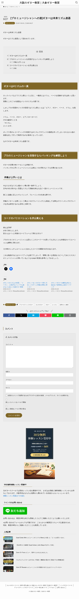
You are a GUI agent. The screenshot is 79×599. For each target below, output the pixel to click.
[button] (9, 315)
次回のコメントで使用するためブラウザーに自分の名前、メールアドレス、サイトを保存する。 (39, 395)
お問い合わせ (61, 587)
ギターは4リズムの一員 (18, 55)
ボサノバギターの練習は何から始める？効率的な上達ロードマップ (61, 285)
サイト (8, 387)
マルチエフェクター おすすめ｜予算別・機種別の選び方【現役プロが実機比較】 (40, 560)
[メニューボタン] (2, 2)
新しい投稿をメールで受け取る (16, 409)
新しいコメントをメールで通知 (16, 402)
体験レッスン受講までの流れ (14, 496)
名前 (8, 371)
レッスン (54, 304)
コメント (9, 344)
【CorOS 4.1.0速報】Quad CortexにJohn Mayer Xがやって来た (35, 545)
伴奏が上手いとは (19, 62)
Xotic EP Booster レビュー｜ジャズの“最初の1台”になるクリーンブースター (39, 567)
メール (8, 379)
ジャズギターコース (66, 585)
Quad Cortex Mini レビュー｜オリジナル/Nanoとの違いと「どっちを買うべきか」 (40, 538)
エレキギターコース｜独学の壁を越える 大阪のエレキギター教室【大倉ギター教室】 (32, 585)
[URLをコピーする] (70, 315)
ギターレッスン (10, 23)
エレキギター (39, 304)
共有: (15, 68)
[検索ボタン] (76, 2)
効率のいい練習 (64, 304)
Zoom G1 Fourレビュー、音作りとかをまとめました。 (32, 552)
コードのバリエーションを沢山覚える (24, 65)
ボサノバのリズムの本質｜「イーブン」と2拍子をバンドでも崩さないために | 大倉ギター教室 (13, 285)
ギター (47, 304)
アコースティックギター (26, 304)
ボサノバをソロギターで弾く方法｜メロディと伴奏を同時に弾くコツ (37, 285)
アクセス (52, 587)
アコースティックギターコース (23, 587)
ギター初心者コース (41, 587)
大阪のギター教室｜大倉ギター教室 (40, 2)
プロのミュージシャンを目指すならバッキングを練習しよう (32, 59)
